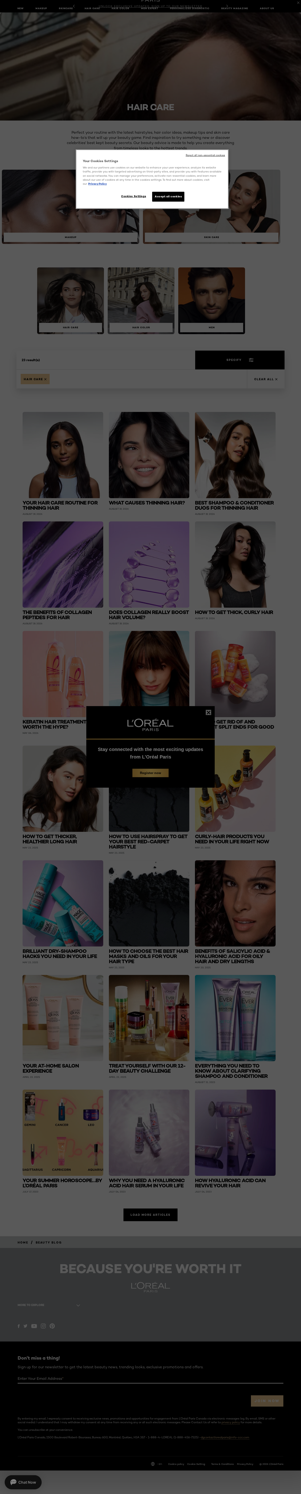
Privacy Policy (97, 183)
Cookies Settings (133, 196)
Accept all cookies (168, 196)
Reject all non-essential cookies (205, 155)
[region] (152, 179)
